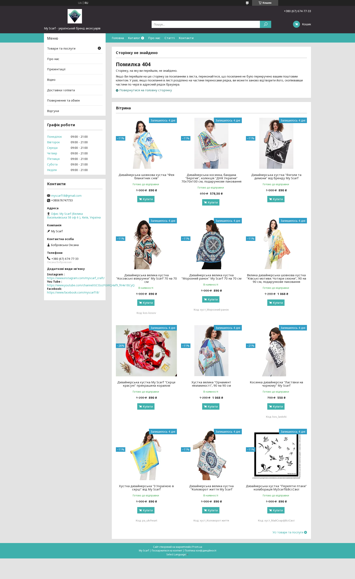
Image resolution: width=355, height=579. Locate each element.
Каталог (134, 38)
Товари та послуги (61, 48)
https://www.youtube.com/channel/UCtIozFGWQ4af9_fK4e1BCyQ (91, 285)
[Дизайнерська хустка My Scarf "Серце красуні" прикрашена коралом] (146, 350)
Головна (118, 38)
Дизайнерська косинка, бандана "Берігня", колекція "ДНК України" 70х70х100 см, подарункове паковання (211, 178)
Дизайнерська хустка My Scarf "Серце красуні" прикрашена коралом (146, 383)
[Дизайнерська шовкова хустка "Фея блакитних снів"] (146, 143)
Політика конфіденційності (200, 550)
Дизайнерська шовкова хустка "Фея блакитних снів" (146, 176)
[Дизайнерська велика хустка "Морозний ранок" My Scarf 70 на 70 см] (211, 243)
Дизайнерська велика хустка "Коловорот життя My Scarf (211, 487)
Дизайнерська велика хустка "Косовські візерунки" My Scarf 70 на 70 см (146, 278)
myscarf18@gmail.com (66, 196)
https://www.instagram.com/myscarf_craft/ (76, 278)
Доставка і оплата (61, 90)
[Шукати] (265, 24)
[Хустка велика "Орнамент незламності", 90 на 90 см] (211, 350)
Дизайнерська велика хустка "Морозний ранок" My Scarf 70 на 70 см (211, 276)
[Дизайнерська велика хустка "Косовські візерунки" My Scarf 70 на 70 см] (146, 243)
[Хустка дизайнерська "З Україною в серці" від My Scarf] (146, 454)
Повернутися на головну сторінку (145, 90)
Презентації (56, 69)
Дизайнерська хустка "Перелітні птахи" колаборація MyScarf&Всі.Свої (276, 487)
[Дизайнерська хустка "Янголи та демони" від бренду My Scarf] (276, 143)
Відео (51, 79)
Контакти (186, 38)
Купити (148, 199)
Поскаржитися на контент (167, 550)
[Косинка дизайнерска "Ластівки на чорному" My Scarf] (276, 350)
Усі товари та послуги (288, 532)
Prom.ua (197, 547)
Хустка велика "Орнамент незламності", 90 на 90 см (211, 383)
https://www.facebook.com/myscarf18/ (73, 292)
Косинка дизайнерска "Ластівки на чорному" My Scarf (276, 383)
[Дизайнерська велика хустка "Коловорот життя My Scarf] (211, 454)
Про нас (154, 38)
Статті (170, 38)
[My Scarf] (74, 16)
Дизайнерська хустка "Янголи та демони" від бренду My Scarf (276, 176)
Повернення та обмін (63, 100)
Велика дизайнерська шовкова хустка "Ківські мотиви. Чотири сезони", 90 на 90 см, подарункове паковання (276, 278)
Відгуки (53, 111)
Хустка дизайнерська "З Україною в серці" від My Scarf (146, 487)
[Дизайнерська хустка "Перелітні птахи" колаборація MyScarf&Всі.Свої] (276, 454)
